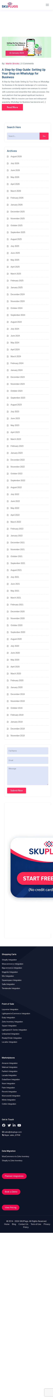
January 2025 (17, 287)
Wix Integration (8, 976)
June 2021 (15, 584)
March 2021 (16, 598)
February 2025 (17, 281)
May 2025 (15, 260)
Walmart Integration (9, 1067)
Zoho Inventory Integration (12, 1022)
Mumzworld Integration (11, 1096)
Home (6, 1224)
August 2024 (16, 322)
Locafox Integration (9, 1042)
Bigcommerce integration (12, 968)
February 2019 (17, 715)
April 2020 (15, 667)
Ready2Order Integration (12, 1038)
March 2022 (16, 522)
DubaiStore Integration (11, 1079)
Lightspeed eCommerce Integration (16, 1013)
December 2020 (18, 611)
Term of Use (36, 1224)
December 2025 (18, 212)
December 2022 (18, 460)
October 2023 (16, 391)
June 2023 (15, 418)
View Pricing (10, 1207)
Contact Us (23, 1224)
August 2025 (16, 239)
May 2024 (15, 343)
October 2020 (16, 625)
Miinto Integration (9, 1100)
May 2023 (15, 425)
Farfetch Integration (9, 1071)
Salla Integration (8, 984)
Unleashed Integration (10, 1034)
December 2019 (18, 694)
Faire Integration (8, 1088)
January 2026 (17, 205)
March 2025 (16, 274)
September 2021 (18, 563)
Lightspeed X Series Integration (14, 1030)
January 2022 (17, 536)
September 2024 (18, 315)
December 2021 (18, 543)
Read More (12, 107)
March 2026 (16, 191)
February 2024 (17, 363)
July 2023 (15, 412)
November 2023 (18, 384)
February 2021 (17, 605)
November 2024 (18, 301)
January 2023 (17, 453)
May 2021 (15, 591)
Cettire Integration (9, 1104)
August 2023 (16, 405)
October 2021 (16, 556)
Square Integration (9, 1026)
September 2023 (18, 398)
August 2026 (16, 156)
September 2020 (18, 632)
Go (44, 136)
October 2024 (16, 308)
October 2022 (16, 474)
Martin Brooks (12, 63)
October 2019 (16, 708)
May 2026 (15, 177)
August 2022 (16, 487)
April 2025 (15, 267)
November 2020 (18, 618)
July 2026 (15, 163)
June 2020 (15, 653)
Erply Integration (8, 1017)
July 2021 (15, 577)
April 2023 (15, 432)
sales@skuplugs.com (13, 1132)
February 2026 (17, 198)
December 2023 (18, 377)
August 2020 (16, 639)
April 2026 (15, 184)
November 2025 (18, 218)
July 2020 (15, 646)
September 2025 (18, 232)
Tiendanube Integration (11, 988)
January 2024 (17, 370)
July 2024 (15, 329)
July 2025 (15, 246)
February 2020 (17, 680)
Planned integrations (14, 1176)
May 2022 (15, 508)
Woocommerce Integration (12, 964)
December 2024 (18, 294)
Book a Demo (11, 1192)
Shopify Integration (9, 960)
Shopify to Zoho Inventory (12, 1160)
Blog (14, 1224)
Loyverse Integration (10, 1009)
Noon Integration (8, 1083)
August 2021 (16, 570)
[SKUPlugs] (10, 5)
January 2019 (17, 722)
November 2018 (18, 736)
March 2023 (16, 439)
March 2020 (16, 673)
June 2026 (15, 170)
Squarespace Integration (11, 980)
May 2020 (15, 660)
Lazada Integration (9, 1075)
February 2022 (17, 529)
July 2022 (15, 494)
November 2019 (18, 701)
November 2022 (18, 467)
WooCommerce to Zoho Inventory (15, 1156)
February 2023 (17, 446)
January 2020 (17, 687)
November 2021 (18, 549)
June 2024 (15, 336)
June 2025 (15, 253)
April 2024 (15, 349)
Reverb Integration (9, 1092)
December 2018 (18, 729)
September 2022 (18, 480)
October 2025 (16, 225)
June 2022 (15, 501)
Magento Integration (10, 972)
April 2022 (15, 515)
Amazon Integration (10, 1063)
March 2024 (16, 356)
